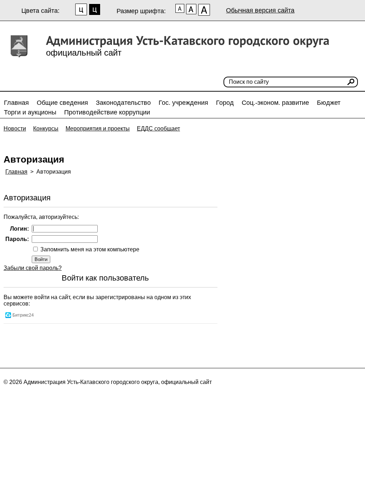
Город (225, 102)
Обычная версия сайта (260, 10)
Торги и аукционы (30, 112)
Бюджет (328, 102)
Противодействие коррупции (107, 112)
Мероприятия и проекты (98, 128)
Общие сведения (62, 102)
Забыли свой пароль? (33, 268)
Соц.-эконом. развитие (275, 102)
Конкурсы (45, 128)
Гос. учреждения (183, 102)
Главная (16, 102)
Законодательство (123, 102)
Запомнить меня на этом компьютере (89, 249)
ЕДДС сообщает (158, 128)
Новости (15, 128)
